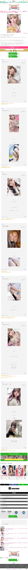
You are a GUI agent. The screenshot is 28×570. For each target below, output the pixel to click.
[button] (27, 472)
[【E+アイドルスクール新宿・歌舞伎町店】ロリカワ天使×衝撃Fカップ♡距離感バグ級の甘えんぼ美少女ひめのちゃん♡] (2, 545)
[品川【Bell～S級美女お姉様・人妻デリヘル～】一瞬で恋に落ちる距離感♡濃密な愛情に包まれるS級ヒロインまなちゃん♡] (2, 540)
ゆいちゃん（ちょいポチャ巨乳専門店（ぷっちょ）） (10, 47)
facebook (14, 484)
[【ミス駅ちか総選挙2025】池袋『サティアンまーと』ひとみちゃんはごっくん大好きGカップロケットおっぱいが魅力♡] (2, 531)
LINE (23, 484)
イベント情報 (7, 567)
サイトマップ (21, 567)
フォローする (17, 488)
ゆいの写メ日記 (6, 101)
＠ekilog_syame (17, 487)
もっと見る (14, 459)
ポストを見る (13, 488)
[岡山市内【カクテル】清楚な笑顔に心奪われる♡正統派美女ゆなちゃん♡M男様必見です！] (2, 550)
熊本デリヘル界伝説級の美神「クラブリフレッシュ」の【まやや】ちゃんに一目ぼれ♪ (16, 533)
